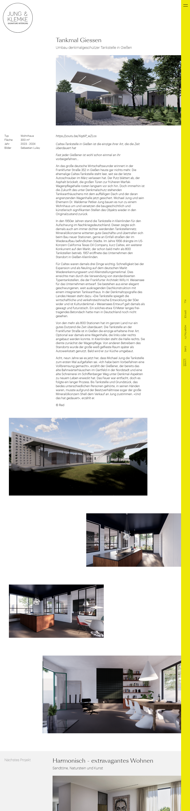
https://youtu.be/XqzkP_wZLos (76, 136)
